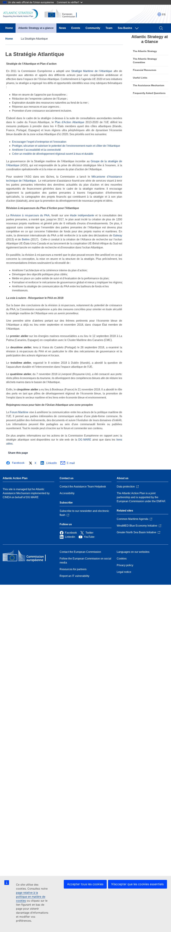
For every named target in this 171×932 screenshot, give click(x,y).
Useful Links (140, 77)
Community (93, 28)
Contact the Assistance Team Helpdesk (83, 486)
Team (109, 28)
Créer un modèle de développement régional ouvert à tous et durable (52, 153)
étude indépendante (82, 215)
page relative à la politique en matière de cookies (30, 896)
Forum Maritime (19, 412)
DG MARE (85, 439)
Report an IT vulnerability (74, 576)
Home (9, 28)
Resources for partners (73, 569)
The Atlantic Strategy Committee (145, 60)
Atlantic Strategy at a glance (36, 28)
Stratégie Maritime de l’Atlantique (91, 71)
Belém (26, 239)
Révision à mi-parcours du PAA (30, 215)
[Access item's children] (137, 28)
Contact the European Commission (80, 551)
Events (75, 28)
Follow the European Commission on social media (85, 560)
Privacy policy (125, 565)
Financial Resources (144, 70)
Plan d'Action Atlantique (69, 122)
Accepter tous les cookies (85, 884)
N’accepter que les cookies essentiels (137, 884)
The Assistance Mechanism (148, 85)
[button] (159, 14)
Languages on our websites (133, 551)
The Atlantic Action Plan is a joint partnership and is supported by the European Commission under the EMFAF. (141, 497)
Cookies (122, 558)
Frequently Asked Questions (149, 93)
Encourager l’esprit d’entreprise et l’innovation (39, 141)
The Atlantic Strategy (145, 51)
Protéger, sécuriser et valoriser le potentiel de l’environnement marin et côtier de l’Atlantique (66, 145)
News (62, 28)
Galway (117, 235)
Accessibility (67, 493)
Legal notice (124, 571)
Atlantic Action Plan (15, 478)
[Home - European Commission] (27, 556)
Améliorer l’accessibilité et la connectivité (36, 149)
